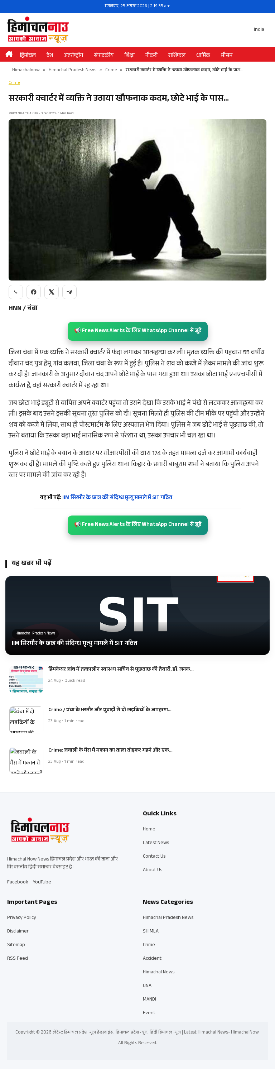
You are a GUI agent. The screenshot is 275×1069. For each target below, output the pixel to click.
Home (149, 829)
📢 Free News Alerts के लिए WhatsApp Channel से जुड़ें (137, 331)
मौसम (226, 56)
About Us (152, 870)
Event (149, 1013)
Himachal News (158, 972)
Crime (111, 70)
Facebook (17, 882)
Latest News (156, 843)
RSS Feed (17, 959)
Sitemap (16, 945)
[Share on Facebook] (33, 292)
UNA (147, 986)
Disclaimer (18, 931)
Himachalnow (26, 70)
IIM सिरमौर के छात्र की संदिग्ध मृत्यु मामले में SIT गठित (106, 498)
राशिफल (176, 56)
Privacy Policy (21, 918)
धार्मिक (203, 56)
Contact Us (154, 857)
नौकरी (151, 56)
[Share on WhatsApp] (16, 292)
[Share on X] (51, 292)
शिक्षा (129, 56)
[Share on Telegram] (69, 292)
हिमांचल (28, 56)
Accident (152, 959)
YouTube (42, 882)
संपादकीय (104, 56)
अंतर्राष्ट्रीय (73, 56)
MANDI (149, 1000)
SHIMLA (151, 931)
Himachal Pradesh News (72, 70)
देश (50, 56)
